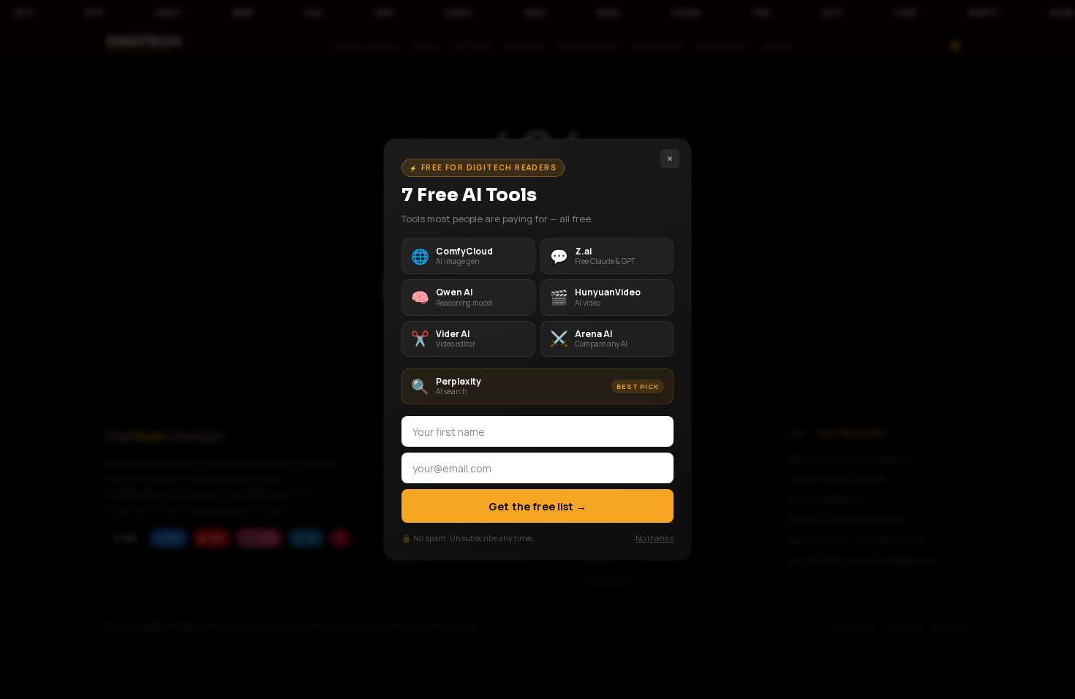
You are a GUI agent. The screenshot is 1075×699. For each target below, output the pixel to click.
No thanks (654, 537)
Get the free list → (537, 506)
